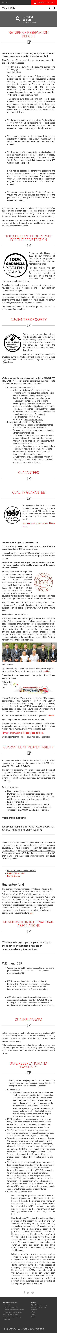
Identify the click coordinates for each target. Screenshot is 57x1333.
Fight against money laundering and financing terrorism (12, 1317)
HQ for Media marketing (39, 1305)
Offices (33, 1312)
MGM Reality (8, 8)
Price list (7, 1305)
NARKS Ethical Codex (11, 1307)
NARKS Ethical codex (16, 873)
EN (7, 2)
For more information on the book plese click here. (23, 733)
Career (33, 1317)
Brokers (33, 1314)
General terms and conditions (14, 1310)
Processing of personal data (13, 1312)
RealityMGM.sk (16, 1329)
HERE (51, 715)
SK (3, 2)
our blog (46, 671)
